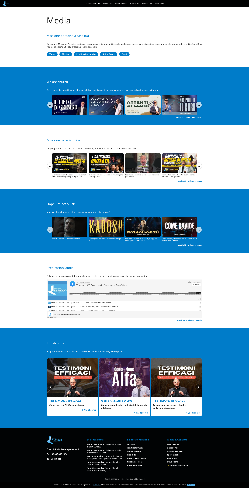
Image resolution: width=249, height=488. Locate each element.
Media (105, 3)
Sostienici (159, 3)
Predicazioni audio (86, 54)
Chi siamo (131, 444)
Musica (65, 54)
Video (52, 54)
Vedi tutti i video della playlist (189, 117)
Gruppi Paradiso (134, 451)
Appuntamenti (121, 3)
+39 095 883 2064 (58, 454)
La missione (90, 3)
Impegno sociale (134, 465)
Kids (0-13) (132, 455)
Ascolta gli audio (174, 451)
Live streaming (174, 444)
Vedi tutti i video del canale (190, 181)
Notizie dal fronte (135, 462)
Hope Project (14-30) (136, 458)
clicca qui (97, 485)
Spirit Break (109, 54)
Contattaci (134, 3)
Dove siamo (147, 3)
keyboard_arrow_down (99, 4)
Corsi (124, 54)
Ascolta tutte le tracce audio (189, 320)
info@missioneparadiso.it (66, 449)
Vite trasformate (135, 448)
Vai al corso (88, 410)
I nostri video (173, 448)
